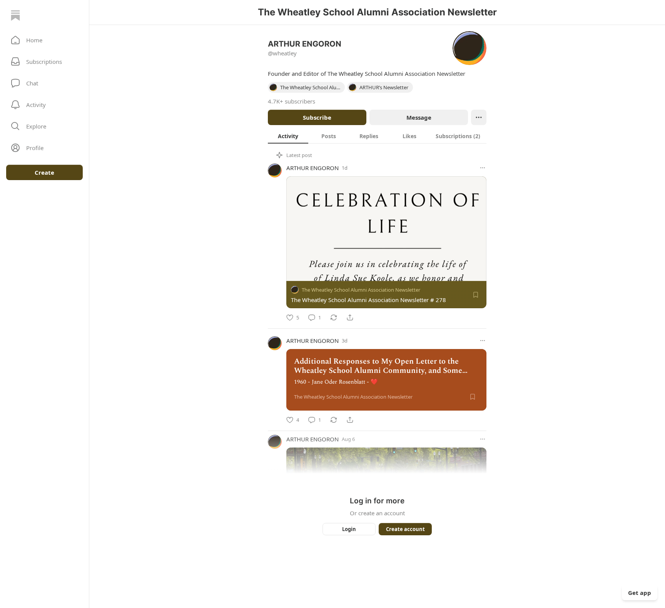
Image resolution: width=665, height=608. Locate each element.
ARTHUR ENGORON (312, 168)
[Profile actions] (478, 117)
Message (418, 117)
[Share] (349, 317)
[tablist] (377, 136)
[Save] (476, 295)
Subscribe (317, 117)
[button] (44, 40)
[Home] (15, 15)
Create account (405, 529)
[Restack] (333, 317)
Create (44, 172)
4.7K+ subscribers (291, 101)
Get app (639, 592)
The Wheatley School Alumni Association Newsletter (361, 289)
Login (349, 529)
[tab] (288, 136)
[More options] (482, 168)
